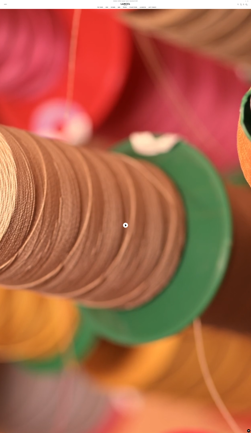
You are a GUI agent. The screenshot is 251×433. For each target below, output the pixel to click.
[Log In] (243, 4)
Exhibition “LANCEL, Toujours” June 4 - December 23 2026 (125, 1)
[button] (245, 1)
